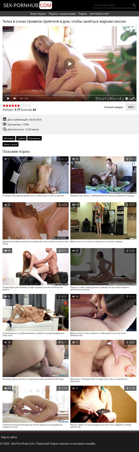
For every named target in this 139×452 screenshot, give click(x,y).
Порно (82, 14)
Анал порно (38, 14)
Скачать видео (118, 107)
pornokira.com (99, 14)
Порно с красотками (62, 14)
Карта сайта (9, 437)
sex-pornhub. (27, 5)
